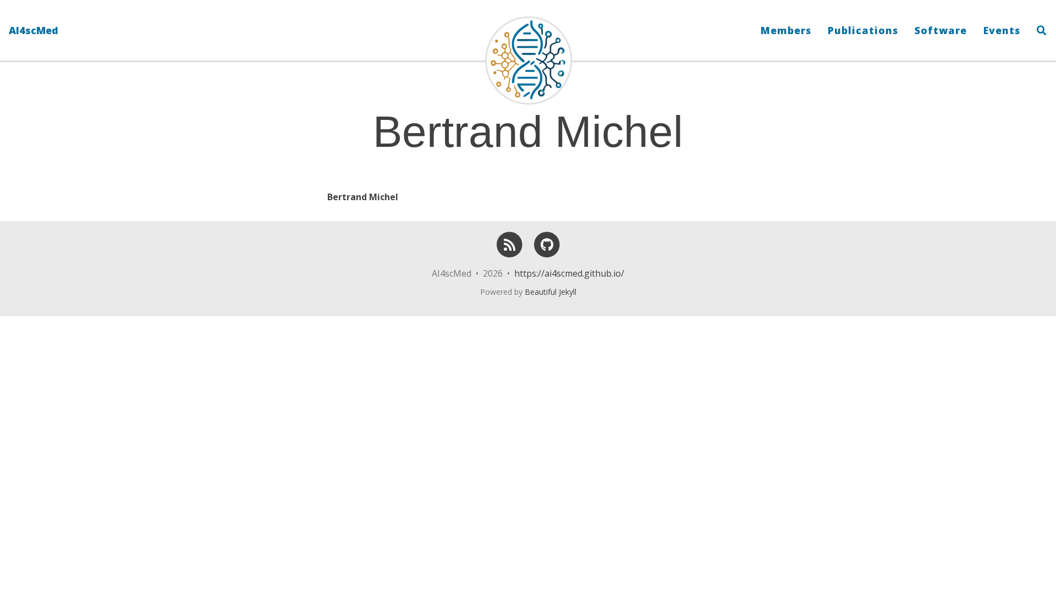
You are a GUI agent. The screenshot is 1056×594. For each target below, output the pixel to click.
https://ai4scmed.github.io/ (569, 273)
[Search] (1037, 30)
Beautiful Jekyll (550, 292)
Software (941, 30)
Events (1001, 30)
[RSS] (509, 265)
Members (786, 30)
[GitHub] (546, 265)
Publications (863, 30)
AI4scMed (33, 30)
